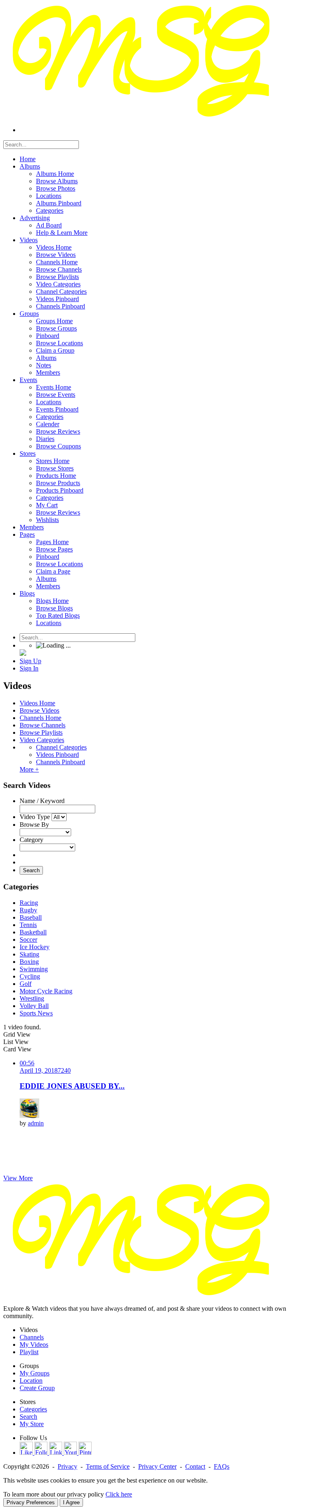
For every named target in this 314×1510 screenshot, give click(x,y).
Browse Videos (39, 710)
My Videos (34, 1344)
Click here (118, 1494)
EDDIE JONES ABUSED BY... (72, 1086)
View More (18, 1178)
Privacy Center (157, 1466)
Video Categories (42, 739)
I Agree (71, 1502)
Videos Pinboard (57, 754)
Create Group (37, 1387)
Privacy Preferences (31, 1502)
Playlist (29, 1351)
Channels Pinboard (60, 761)
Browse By (34, 824)
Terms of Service (108, 1466)
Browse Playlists (41, 732)
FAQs (221, 1466)
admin (36, 1123)
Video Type (35, 816)
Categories (33, 1409)
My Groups (34, 1373)
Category (31, 839)
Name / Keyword (42, 800)
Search (31, 870)
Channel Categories (61, 747)
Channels (32, 1337)
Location (31, 1380)
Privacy (67, 1466)
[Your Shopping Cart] (23, 653)
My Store (32, 1423)
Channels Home (40, 717)
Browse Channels (42, 725)
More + (29, 769)
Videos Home (37, 703)
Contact (195, 1466)
